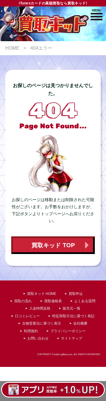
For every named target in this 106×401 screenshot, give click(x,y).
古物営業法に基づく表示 (41, 323)
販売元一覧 (71, 308)
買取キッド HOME (41, 294)
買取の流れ (23, 301)
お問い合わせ (38, 338)
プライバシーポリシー (68, 331)
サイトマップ (71, 338)
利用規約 (31, 331)
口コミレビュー (27, 316)
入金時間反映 (39, 308)
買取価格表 (53, 301)
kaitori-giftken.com (63, 354)
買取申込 (76, 294)
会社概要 (80, 323)
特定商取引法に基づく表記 (73, 316)
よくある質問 (84, 301)
